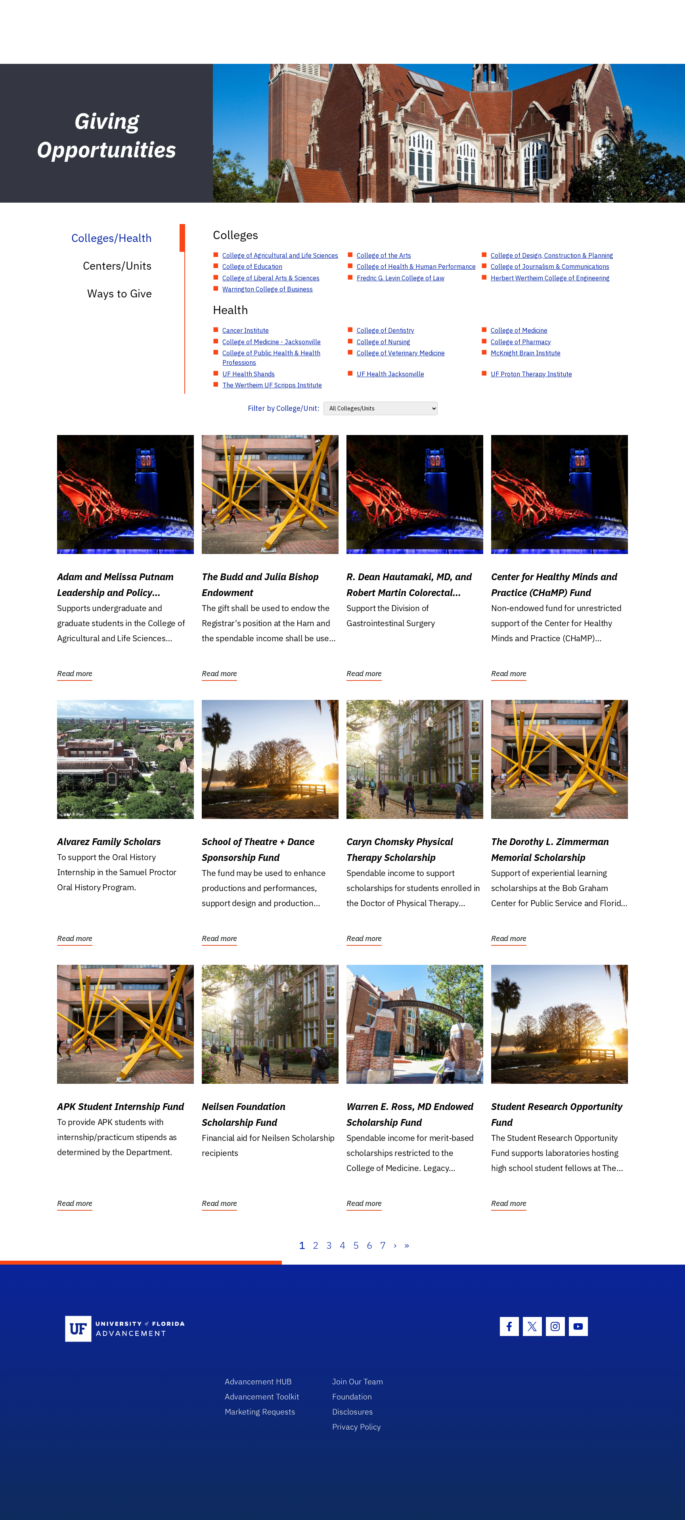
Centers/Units (117, 265)
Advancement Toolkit (262, 1396)
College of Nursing (383, 342)
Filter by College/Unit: (284, 408)
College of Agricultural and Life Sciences (280, 255)
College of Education (252, 266)
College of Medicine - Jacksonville (271, 342)
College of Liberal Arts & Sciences (271, 278)
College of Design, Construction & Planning (552, 255)
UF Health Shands (248, 374)
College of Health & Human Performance (416, 266)
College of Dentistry (385, 330)
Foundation (352, 1396)
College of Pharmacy (521, 342)
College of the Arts (384, 255)
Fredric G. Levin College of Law (400, 278)
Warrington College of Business (267, 289)
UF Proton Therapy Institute (531, 374)
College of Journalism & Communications (550, 266)
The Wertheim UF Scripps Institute (272, 385)
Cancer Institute (245, 330)
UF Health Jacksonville (390, 374)
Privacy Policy (356, 1426)
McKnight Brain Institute (526, 353)
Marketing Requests (260, 1411)
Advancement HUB (258, 1381)
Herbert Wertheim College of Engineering (550, 278)
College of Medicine (519, 330)
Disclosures (352, 1411)
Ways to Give (119, 293)
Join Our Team (357, 1381)
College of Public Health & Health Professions (271, 357)
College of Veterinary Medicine (401, 353)
